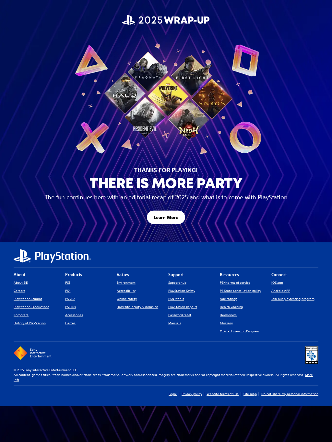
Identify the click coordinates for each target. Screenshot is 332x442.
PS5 (67, 282)
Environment (126, 282)
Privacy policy (192, 394)
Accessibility (126, 290)
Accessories (74, 315)
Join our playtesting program (292, 298)
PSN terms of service (235, 282)
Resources (229, 274)
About (19, 274)
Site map (249, 394)
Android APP (280, 290)
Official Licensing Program (239, 331)
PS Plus (70, 306)
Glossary (226, 323)
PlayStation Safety (181, 290)
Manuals (174, 323)
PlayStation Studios (28, 298)
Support (176, 274)
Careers (19, 290)
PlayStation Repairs (182, 306)
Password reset (179, 315)
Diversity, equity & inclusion (137, 306)
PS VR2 (70, 298)
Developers (228, 315)
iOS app (277, 282)
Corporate (21, 315)
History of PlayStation (30, 323)
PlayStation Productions (31, 306)
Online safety (126, 298)
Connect (279, 274)
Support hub (177, 282)
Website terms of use (223, 394)
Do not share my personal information (289, 394)
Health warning (231, 306)
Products (73, 274)
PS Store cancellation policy (240, 290)
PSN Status (176, 298)
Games (70, 323)
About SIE (21, 282)
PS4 (67, 290)
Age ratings (228, 298)
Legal (173, 394)
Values (123, 274)
